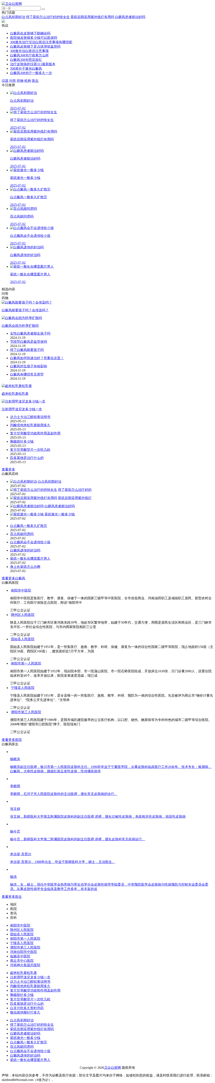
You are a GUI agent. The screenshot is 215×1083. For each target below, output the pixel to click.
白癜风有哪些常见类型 (27, 374)
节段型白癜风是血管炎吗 (28, 341)
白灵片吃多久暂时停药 (27, 1008)
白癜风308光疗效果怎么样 (29, 55)
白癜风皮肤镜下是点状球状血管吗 (35, 46)
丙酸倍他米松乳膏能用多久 (30, 425)
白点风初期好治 (13, 17)
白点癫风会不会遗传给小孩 (30, 542)
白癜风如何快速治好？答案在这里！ (37, 358)
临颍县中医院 (20, 956)
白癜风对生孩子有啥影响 (28, 366)
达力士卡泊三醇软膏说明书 (30, 417)
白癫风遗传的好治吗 (25, 550)
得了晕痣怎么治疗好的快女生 (48, 17)
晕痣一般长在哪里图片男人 (30, 558)
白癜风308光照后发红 (26, 59)
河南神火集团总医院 (25, 965)
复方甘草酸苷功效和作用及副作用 (35, 433)
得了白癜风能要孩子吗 (27, 350)
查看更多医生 (12, 896)
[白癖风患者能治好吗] (27, 506)
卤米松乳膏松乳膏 (23, 973)
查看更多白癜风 (13, 578)
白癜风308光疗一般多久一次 (31, 73)
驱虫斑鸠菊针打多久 (25, 1012)
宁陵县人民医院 (22, 687)
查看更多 (8, 469)
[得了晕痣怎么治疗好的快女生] (33, 489)
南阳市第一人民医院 (26, 663)
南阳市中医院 (21, 590)
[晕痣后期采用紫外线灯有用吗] (33, 498)
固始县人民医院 (22, 639)
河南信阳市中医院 (23, 952)
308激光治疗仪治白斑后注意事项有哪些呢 (41, 42)
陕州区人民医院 (22, 614)
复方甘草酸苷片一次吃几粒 (30, 449)
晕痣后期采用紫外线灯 (75, 498)
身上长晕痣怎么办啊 (25, 566)
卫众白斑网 (112, 1067)
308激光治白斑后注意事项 (29, 51)
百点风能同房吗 (22, 534)
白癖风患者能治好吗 (130, 17)
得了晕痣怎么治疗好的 (75, 489)
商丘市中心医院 (22, 960)
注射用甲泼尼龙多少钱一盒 (30, 977)
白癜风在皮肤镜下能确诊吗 (30, 33)
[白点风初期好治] (23, 481)
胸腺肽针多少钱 (22, 441)
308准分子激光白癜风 (26, 68)
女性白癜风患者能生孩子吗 (30, 333)
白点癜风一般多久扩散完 (28, 526)
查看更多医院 (12, 740)
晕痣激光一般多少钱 (60, 514)
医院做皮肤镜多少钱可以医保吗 (33, 37)
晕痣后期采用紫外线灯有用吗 (92, 17)
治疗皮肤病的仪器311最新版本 (32, 64)
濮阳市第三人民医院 (26, 712)
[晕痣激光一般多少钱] (27, 514)
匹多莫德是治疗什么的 (27, 458)
